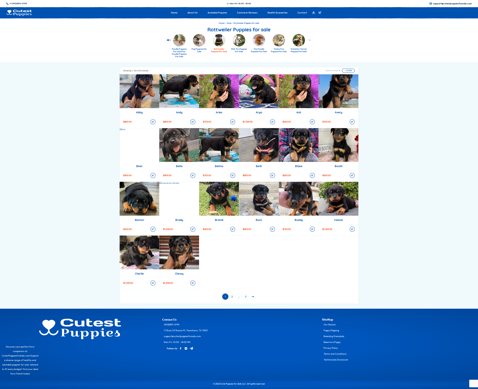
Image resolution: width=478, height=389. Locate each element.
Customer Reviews (247, 12)
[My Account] (314, 13)
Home (174, 12)
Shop (229, 23)
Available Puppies (217, 12)
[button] (152, 121)
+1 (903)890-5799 (18, 3)
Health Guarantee (278, 12)
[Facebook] (180, 348)
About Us (192, 12)
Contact (302, 12)
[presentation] (169, 40)
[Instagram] (186, 348)
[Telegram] (191, 348)
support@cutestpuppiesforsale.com (452, 3)
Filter (349, 70)
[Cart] (320, 12)
